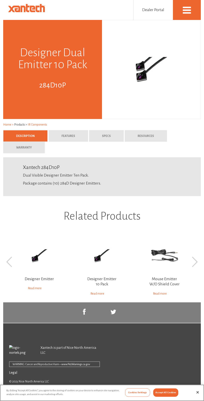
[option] (39, 265)
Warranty (24, 147)
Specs (106, 136)
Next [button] (195, 262)
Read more (35, 288)
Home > (8, 124)
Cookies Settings (137, 392)
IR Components (37, 124)
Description (32, 136)
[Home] (27, 11)
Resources (146, 136)
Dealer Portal (153, 10)
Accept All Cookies (165, 392)
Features (68, 136)
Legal (13, 372)
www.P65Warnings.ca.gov (75, 364)
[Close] (197, 392)
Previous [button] (9, 262)
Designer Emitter (39, 279)
